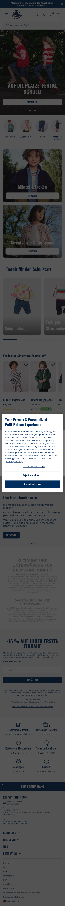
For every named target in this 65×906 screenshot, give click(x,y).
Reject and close (31, 475)
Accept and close (32, 484)
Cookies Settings (34, 466)
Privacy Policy (14, 461)
